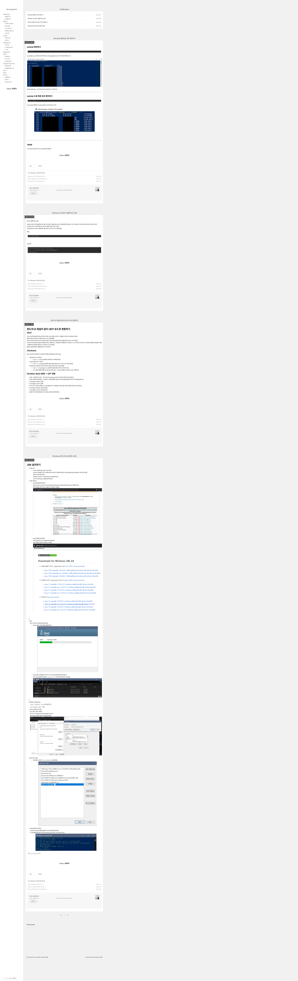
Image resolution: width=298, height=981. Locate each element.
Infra (5, 35)
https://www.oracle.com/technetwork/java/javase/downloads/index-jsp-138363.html (56, 485)
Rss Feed (28, 957)
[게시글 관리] (35, 166)
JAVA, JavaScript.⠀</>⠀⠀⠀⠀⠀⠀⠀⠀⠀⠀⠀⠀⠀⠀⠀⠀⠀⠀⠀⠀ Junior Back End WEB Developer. (50, 190)
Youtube (42, 957)
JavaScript (9, 47)
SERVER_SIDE (9, 30)
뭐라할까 (8, 19)
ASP (7, 33)
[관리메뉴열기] (2, 978)
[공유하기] (33, 166)
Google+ (47, 957)
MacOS (7, 56)
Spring (7, 26)
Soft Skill (6, 14)
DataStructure (9, 68)
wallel (101, 957)
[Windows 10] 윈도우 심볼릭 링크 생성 (37, 18)
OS (5, 54)
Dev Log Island (11, 9)
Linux (7, 58)
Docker (7, 37)
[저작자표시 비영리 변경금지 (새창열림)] (45, 166)
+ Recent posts (30, 924)
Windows (8, 61)
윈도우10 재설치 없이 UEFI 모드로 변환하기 (37, 22)
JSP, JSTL (8, 28)
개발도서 (8, 16)
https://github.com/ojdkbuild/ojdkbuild (43, 540)
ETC (5, 75)
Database (6, 52)
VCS (5, 70)
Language (6, 42)
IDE (4, 72)
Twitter (34, 957)
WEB (5, 21)
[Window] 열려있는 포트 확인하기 (35, 15)
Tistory (92, 957)
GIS (7, 79)
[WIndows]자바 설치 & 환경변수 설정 (36, 26)
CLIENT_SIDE (9, 23)
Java (7, 44)
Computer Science (9, 63)
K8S (7, 40)
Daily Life (8, 82)
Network (8, 65)
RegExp (8, 77)
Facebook (38, 957)
